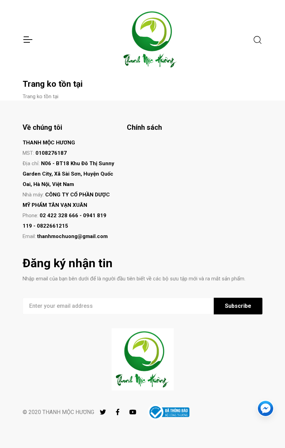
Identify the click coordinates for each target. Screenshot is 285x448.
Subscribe (238, 306)
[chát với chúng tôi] (265, 408)
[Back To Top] (265, 428)
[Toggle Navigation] (27, 39)
